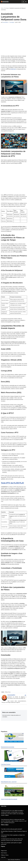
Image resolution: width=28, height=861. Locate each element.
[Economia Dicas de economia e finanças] (5, 1)
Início (2, 8)
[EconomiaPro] (4, 700)
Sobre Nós (3, 857)
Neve (9, 859)
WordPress (17, 859)
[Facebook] (25, 695)
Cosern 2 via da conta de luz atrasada (9, 799)
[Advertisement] (14, 41)
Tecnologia (6, 8)
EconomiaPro (5, 22)
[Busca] (25, 1)
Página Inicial (4, 850)
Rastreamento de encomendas (7, 747)
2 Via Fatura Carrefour (5, 764)
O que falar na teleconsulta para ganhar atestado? (11, 829)
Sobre (3, 692)
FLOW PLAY (13, 69)
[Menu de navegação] (23, 2)
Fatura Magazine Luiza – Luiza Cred (8, 781)
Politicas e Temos (4, 855)
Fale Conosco (4, 852)
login (12, 715)
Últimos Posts (7, 692)
